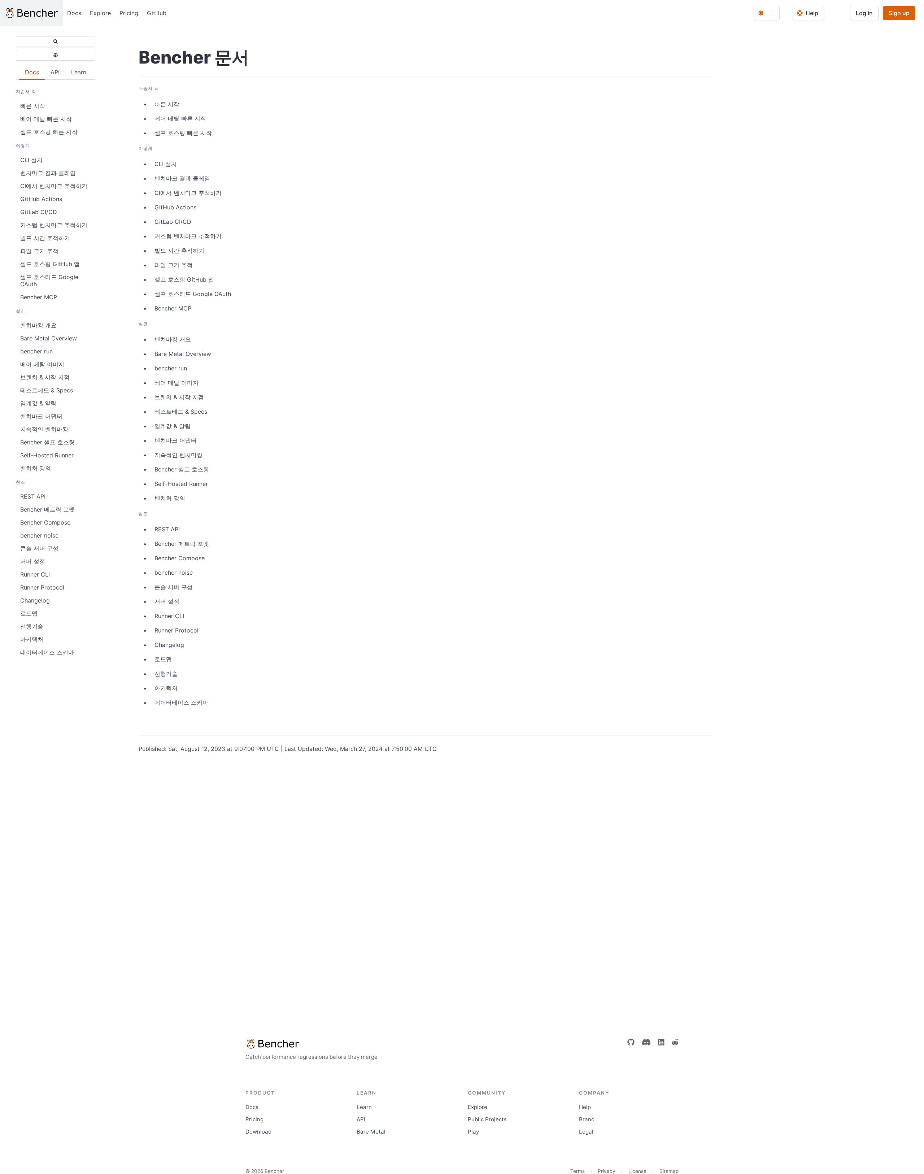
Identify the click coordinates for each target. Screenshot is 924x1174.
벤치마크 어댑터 (41, 416)
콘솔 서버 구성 (39, 548)
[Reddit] (675, 1042)
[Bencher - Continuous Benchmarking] (31, 13)
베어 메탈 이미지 (42, 364)
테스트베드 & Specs (46, 390)
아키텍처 (31, 639)
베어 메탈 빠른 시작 (46, 118)
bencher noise (39, 535)
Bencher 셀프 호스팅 (47, 442)
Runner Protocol (42, 587)
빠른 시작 (32, 105)
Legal (586, 1131)
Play (473, 1131)
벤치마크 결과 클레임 (48, 173)
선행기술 (31, 626)
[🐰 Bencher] (311, 1044)
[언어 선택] (55, 55)
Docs (74, 13)
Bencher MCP (38, 297)
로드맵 (29, 613)
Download (258, 1131)
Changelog (35, 600)
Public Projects (487, 1119)
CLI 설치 (31, 160)
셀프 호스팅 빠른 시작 (49, 131)
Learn (364, 1107)
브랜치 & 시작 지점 (45, 377)
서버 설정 (32, 561)
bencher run (36, 351)
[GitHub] (631, 1042)
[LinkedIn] (661, 1042)
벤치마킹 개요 (38, 325)
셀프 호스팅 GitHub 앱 (50, 264)
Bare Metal (371, 1131)
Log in (864, 13)
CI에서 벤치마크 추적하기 (53, 186)
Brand (586, 1119)
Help (585, 1107)
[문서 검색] (55, 41)
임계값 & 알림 (38, 403)
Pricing (128, 13)
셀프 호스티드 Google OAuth (49, 280)
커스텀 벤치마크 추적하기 (53, 225)
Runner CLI (35, 574)
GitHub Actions (41, 199)
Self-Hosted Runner (47, 455)
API (361, 1119)
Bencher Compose (45, 522)
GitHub (156, 13)
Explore (100, 13)
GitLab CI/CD (38, 212)
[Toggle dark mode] (767, 13)
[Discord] (646, 1042)
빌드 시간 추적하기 (45, 238)
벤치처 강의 (35, 468)
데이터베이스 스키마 (47, 652)
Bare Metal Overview (48, 338)
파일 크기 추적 (39, 251)
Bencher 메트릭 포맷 (47, 509)
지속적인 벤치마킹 (44, 429)
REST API (32, 496)
